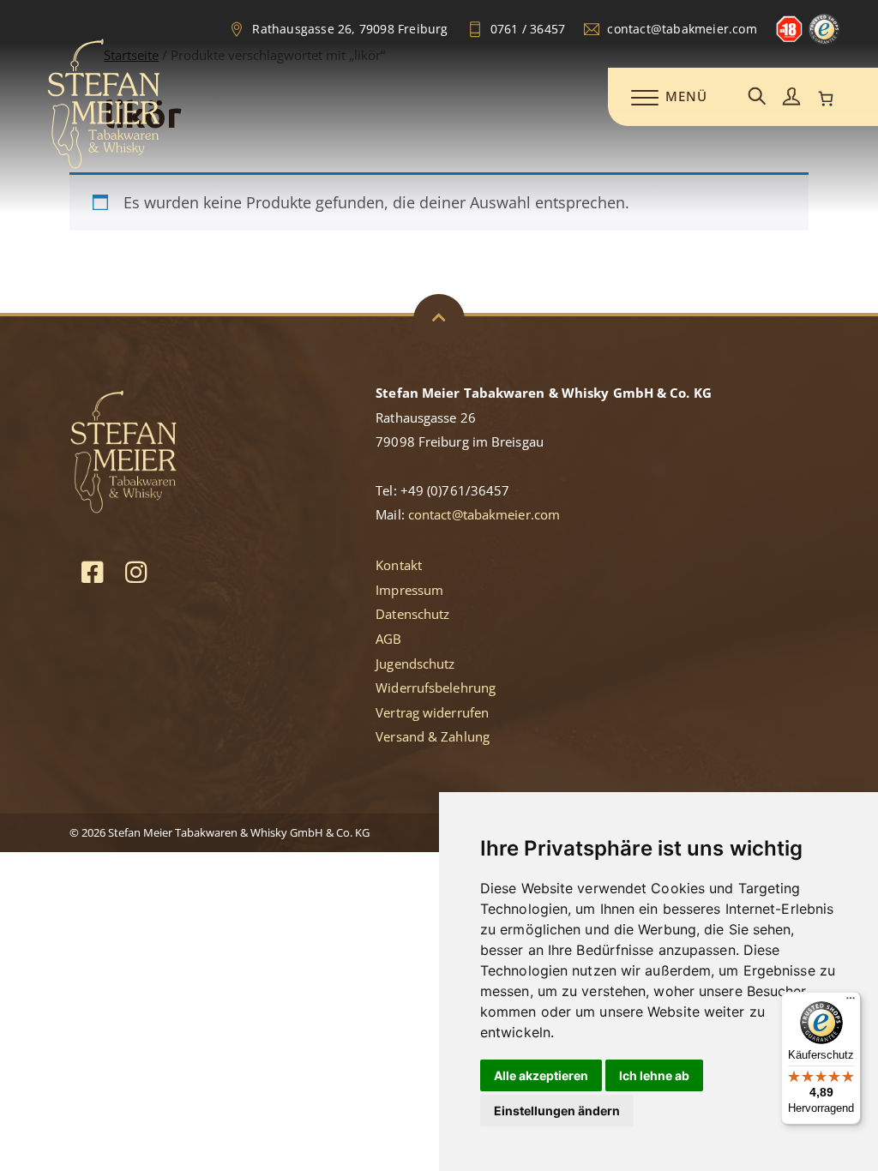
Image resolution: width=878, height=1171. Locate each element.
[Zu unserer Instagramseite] (136, 571)
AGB (388, 638)
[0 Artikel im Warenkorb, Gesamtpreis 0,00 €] (825, 98)
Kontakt (399, 564)
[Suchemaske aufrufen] (757, 97)
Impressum (409, 589)
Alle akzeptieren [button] (541, 1075)
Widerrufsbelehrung (436, 687)
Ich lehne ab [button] (654, 1075)
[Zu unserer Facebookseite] (92, 571)
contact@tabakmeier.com (484, 514)
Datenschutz (412, 613)
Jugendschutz (415, 663)
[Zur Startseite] (104, 165)
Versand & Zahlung (433, 736)
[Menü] (850, 1002)
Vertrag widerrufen (432, 712)
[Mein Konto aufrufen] (791, 97)
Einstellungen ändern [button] (557, 1110)
